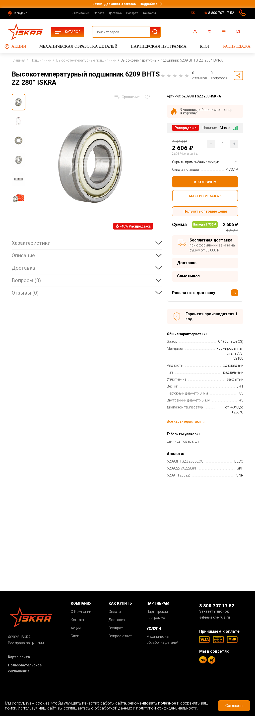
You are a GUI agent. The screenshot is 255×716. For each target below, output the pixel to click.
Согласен (234, 705)
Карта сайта (19, 657)
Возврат (132, 13)
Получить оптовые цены (205, 211)
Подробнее (148, 4)
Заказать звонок (214, 611)
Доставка (115, 13)
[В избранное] (148, 97)
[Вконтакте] (203, 659)
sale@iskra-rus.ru (192, 13)
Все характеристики (184, 421)
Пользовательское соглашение (25, 668)
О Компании (81, 612)
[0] (210, 31)
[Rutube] (211, 660)
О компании (80, 13)
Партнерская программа (159, 46)
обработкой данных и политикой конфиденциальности (145, 708)
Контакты (149, 13)
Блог (205, 46)
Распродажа (237, 46)
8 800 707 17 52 (221, 13)
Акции (18, 46)
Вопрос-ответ (120, 636)
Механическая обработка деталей (78, 46)
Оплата (99, 13)
